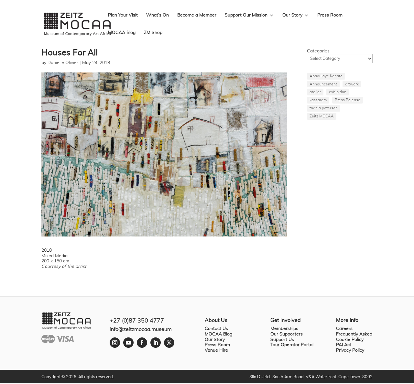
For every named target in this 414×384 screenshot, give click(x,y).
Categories (318, 51)
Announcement (323, 84)
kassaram (318, 100)
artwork (352, 84)
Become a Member (196, 15)
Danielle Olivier (63, 62)
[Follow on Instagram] (115, 342)
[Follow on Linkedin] (155, 342)
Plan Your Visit (123, 15)
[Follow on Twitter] (169, 342)
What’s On (157, 15)
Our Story (292, 15)
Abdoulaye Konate (326, 76)
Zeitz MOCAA (322, 116)
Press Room (330, 15)
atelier (315, 92)
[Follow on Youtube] (128, 342)
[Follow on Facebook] (142, 342)
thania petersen (324, 108)
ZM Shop (153, 32)
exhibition (337, 92)
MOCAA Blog (122, 32)
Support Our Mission (246, 15)
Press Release (347, 100)
